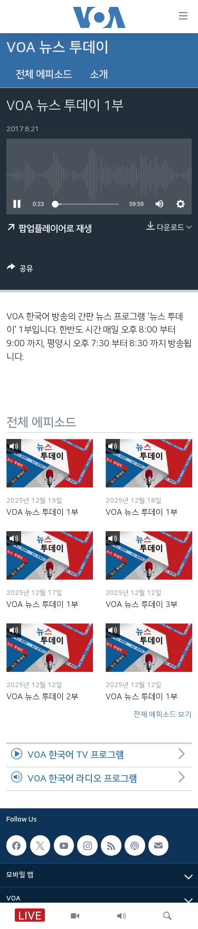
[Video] (75, 916)
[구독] (158, 845)
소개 (99, 74)
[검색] (167, 916)
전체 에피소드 (43, 74)
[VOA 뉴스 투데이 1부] (49, 463)
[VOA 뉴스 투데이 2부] (49, 647)
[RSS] (111, 845)
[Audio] (121, 916)
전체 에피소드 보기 (163, 714)
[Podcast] (135, 845)
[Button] (20, 270)
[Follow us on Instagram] (87, 845)
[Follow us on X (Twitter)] (40, 845)
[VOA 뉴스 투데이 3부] (149, 555)
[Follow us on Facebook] (16, 845)
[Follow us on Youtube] (64, 845)
